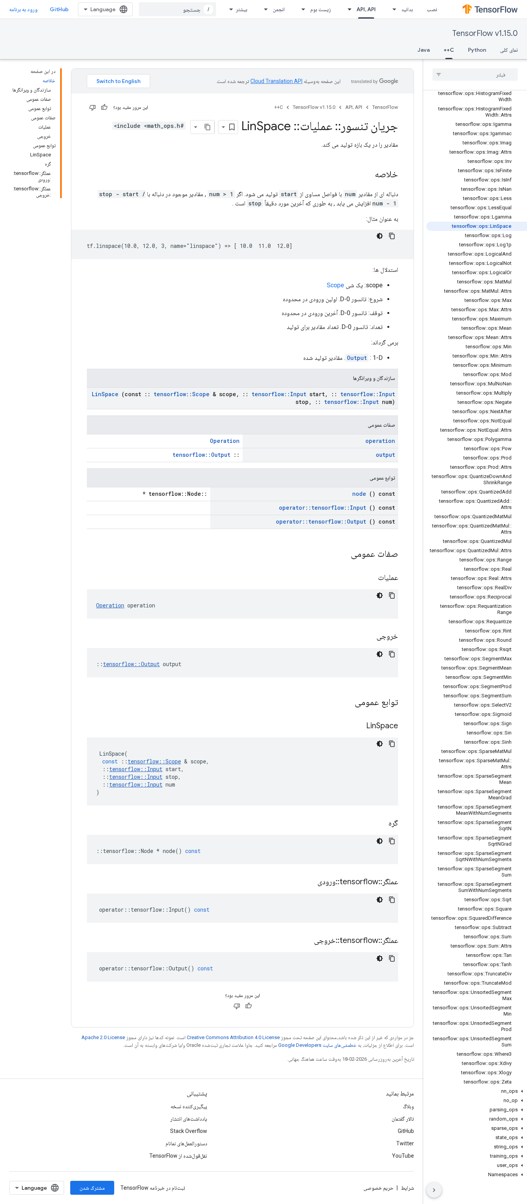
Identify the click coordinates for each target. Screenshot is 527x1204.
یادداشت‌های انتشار (188, 1119)
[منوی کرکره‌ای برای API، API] (347, 9)
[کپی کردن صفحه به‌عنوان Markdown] (208, 127)
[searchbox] (475, 74)
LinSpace (105, 394)
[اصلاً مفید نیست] (92, 107)
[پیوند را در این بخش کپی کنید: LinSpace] (356, 726)
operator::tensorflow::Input (322, 507)
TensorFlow (385, 107)
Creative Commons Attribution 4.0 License (233, 1037)
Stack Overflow (188, 1131)
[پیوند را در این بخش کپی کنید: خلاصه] (367, 175)
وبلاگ (408, 1106)
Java (423, 49)
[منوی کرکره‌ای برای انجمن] (263, 9)
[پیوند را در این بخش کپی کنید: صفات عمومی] (340, 554)
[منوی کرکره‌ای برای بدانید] (392, 9)
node (359, 493)
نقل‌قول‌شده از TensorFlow (178, 1156)
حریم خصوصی (378, 1188)
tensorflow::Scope (181, 394)
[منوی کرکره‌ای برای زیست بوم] (301, 9)
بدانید (407, 9)
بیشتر (241, 9)
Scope (335, 285)
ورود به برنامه (23, 9)
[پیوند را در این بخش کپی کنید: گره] (379, 823)
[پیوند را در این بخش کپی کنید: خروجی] (367, 636)
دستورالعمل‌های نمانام (186, 1143)
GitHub (59, 9)
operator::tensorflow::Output (321, 521)
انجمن (279, 9)
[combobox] (177, 9)
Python (477, 49)
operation (380, 440)
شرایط (407, 1188)
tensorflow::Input (279, 394)
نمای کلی (509, 49)
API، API (366, 9)
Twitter (405, 1143)
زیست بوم (320, 9)
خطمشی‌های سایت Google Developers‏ (317, 1045)
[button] (476, 1091)
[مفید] (104, 107)
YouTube (403, 1156)
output (385, 454)
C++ (449, 49)
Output (357, 357)
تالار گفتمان (403, 1119)
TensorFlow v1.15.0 (485, 33)
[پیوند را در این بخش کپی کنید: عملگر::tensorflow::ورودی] (308, 882)
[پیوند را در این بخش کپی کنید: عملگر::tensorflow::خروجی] (304, 941)
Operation (225, 440)
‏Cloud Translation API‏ (276, 81)
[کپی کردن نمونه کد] (392, 236)
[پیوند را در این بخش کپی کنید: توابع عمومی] (344, 702)
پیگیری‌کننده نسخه (189, 1106)
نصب (432, 9)
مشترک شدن (92, 1187)
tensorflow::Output (201, 454)
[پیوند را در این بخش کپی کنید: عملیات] (368, 578)
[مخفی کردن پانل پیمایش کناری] (434, 1190)
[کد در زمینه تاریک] (379, 236)
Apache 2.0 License (103, 1037)
